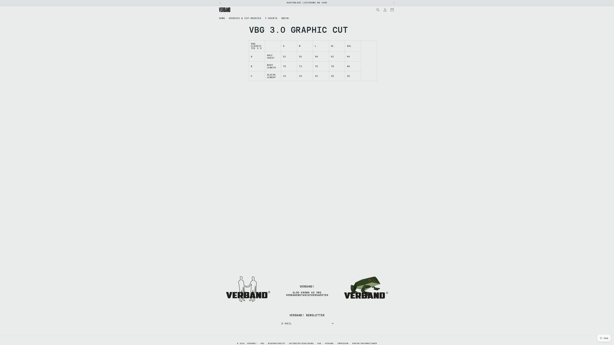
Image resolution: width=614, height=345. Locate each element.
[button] (378, 9)
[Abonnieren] (332, 323)
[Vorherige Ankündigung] (220, 3)
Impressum (342, 343)
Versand (329, 343)
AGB (319, 343)
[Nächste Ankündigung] (393, 3)
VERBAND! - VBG (255, 343)
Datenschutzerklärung (301, 343)
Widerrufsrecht (276, 343)
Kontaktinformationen (364, 343)
